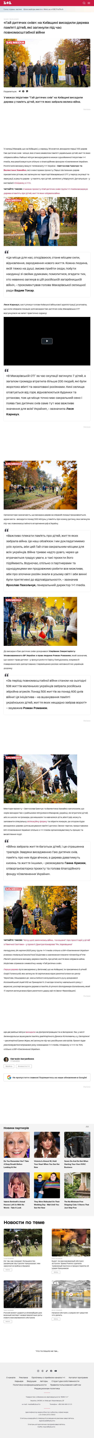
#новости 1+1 (24, 1066)
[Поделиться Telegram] (19, 91)
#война (9, 1066)
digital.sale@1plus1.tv (47, 1421)
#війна (8, 1269)
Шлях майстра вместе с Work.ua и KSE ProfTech (43, 9)
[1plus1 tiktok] (47, 1371)
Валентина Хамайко (15, 170)
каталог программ (78, 1377)
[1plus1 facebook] (51, 1371)
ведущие (31, 1381)
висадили (30, 1032)
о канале (10, 1377)
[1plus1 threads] (42, 1371)
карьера (19, 1381)
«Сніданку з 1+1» (22, 183)
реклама (23, 1377)
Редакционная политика (47, 1388)
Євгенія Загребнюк (22, 1058)
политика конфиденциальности (30, 1384)
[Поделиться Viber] (27, 91)
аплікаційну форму (37, 821)
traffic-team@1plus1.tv (46, 1427)
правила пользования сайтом (65, 1384)
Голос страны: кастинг (13, 9)
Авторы (44, 1381)
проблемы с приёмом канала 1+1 (48, 1377)
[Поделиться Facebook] (23, 91)
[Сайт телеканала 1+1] (7, 3)
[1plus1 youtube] (56, 1371)
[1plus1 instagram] (38, 1371)
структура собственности (65, 1381)
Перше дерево (11, 969)
